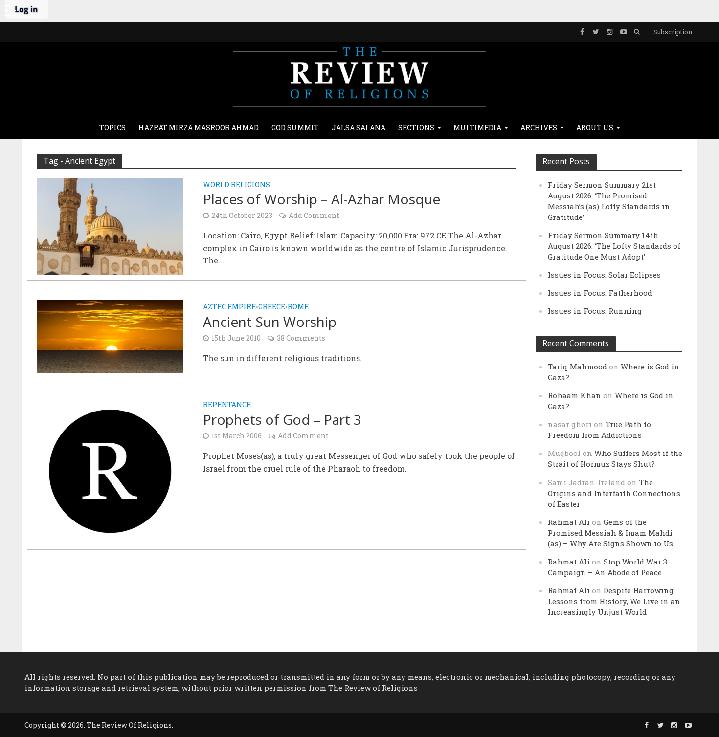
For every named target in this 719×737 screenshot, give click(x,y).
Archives (538, 127)
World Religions (236, 185)
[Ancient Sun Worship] (110, 335)
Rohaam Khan (574, 395)
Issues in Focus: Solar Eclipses (604, 275)
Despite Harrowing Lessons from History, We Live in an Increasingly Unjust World (614, 601)
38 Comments (301, 338)
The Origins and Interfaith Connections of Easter (614, 493)
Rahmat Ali (569, 522)
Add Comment (314, 215)
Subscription (672, 31)
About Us (594, 127)
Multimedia (477, 127)
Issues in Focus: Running (595, 311)
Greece (271, 307)
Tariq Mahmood (577, 366)
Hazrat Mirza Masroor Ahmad (198, 127)
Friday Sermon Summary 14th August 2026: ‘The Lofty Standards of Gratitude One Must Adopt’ (614, 245)
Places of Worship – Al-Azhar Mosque (321, 199)
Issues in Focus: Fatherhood (600, 293)
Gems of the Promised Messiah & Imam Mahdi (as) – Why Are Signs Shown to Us (610, 532)
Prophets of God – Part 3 (282, 419)
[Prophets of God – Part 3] (110, 470)
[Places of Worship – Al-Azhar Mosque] (110, 225)
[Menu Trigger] (10, 10)
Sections (416, 127)
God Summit (295, 127)
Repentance (227, 405)
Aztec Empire (229, 307)
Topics (112, 127)
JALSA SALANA (358, 127)
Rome (298, 307)
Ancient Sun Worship (270, 321)
